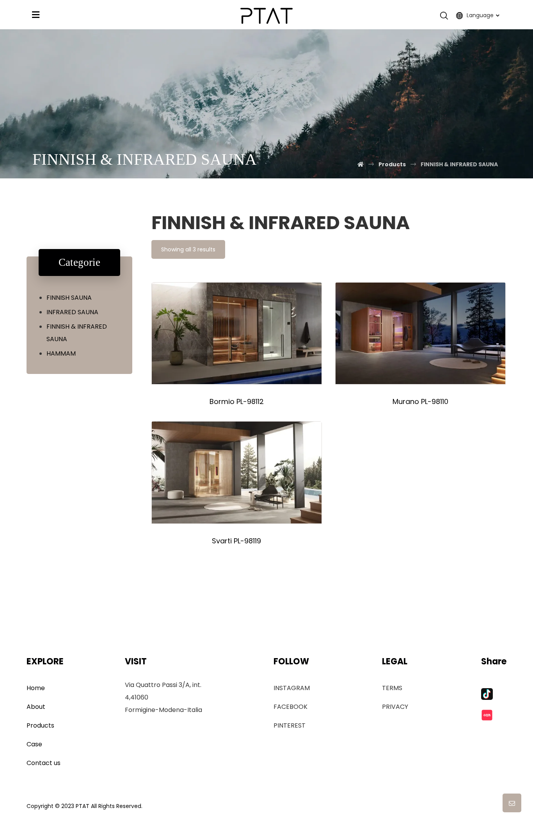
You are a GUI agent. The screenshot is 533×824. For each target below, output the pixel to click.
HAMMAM (61, 353)
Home (36, 687)
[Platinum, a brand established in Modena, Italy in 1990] (266, 15)
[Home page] (360, 164)
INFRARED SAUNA (72, 312)
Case (34, 744)
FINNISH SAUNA (69, 297)
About (36, 706)
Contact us (43, 762)
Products (40, 725)
